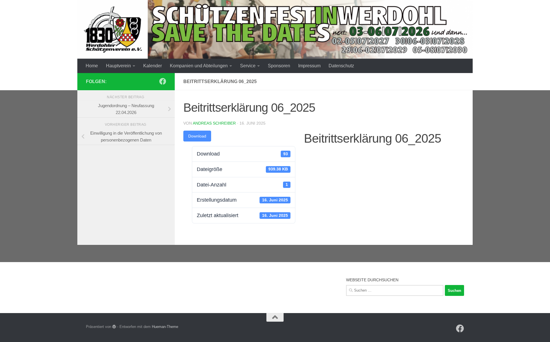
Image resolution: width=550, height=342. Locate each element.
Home (92, 65)
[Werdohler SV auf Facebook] (162, 81)
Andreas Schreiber (214, 123)
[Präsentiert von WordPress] (114, 327)
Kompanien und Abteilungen (199, 65)
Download (197, 136)
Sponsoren (279, 65)
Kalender (152, 65)
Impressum (309, 65)
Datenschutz (341, 65)
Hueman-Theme (165, 327)
